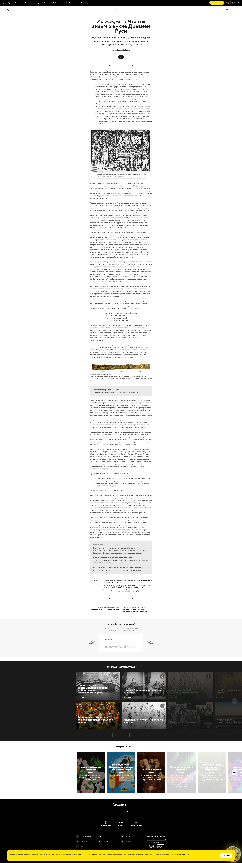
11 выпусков (175, 727)
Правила (143, 811)
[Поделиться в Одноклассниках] (121, 65)
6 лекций (82, 697)
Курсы (10, 3)
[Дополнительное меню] (63, 3)
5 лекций (128, 697)
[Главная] (121, 804)
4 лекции (128, 727)
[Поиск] (239, 3)
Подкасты (19, 3)
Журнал (39, 3)
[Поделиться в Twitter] (132, 65)
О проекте (85, 811)
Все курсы (119, 735)
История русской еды (121, 10)
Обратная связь (155, 811)
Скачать (217, 2)
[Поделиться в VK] (109, 65)
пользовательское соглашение (127, 647)
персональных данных (135, 854)
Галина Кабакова (123, 50)
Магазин (47, 3)
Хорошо (226, 856)
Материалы (29, 3)
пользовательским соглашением (86, 854)
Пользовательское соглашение (102, 811)
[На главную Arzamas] (3, 3)
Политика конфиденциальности (126, 811)
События (56, 3)
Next (234, 701)
